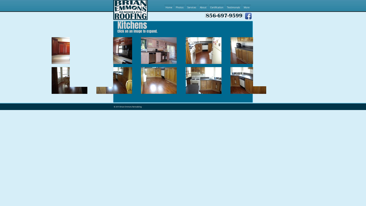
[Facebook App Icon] (248, 16)
